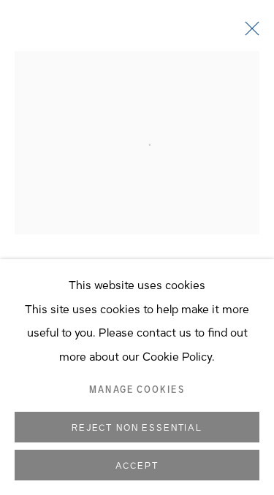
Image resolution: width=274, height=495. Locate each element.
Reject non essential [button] (137, 428)
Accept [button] (136, 466)
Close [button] (248, 33)
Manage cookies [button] (136, 390)
